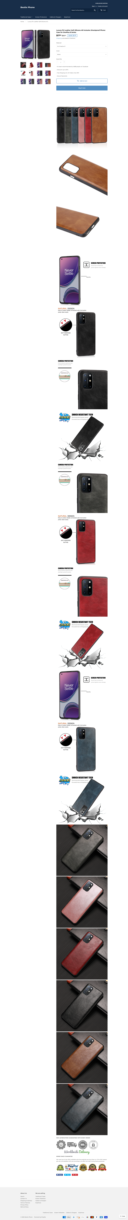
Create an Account (103, 6)
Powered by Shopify (40, 1217)
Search (22, 1196)
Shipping (59, 38)
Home (22, 21)
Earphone (67, 17)
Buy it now (82, 88)
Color (58, 51)
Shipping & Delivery (26, 1200)
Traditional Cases (25, 17)
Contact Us (23, 1198)
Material (58, 43)
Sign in (94, 6)
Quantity (59, 59)
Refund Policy (24, 1207)
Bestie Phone (27, 7)
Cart (104, 10)
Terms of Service (25, 1202)
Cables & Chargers (55, 17)
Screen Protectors (41, 17)
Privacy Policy (24, 1205)
